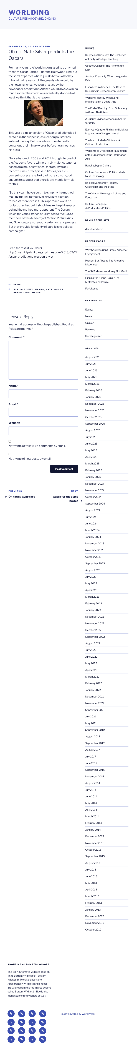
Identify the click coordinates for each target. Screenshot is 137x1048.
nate (49, 289)
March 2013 (92, 896)
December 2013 (94, 836)
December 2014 (94, 776)
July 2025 (90, 436)
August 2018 (92, 736)
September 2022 (95, 636)
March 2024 (92, 530)
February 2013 (93, 902)
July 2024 (90, 516)
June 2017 (91, 763)
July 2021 (90, 716)
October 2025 (93, 417)
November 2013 (94, 843)
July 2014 (90, 789)
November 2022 (94, 623)
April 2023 (91, 590)
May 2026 (91, 376)
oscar (59, 289)
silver (36, 292)
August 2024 (92, 510)
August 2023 (92, 570)
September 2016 (95, 769)
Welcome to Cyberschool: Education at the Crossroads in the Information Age (106, 154)
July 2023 (90, 576)
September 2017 (95, 743)
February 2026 (93, 390)
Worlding (29, 12)
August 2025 (92, 430)
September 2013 (95, 856)
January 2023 (93, 609)
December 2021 (94, 696)
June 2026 (91, 370)
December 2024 (94, 483)
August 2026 (92, 357)
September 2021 (95, 709)
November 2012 (94, 922)
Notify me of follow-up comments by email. (37, 446)
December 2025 (94, 403)
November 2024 (94, 490)
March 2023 (92, 596)
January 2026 (93, 396)
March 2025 (92, 463)
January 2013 (93, 909)
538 (16, 289)
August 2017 (92, 749)
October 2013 (93, 849)
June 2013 (91, 876)
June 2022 (91, 656)
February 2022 (93, 683)
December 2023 (94, 543)
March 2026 (92, 383)
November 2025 (94, 410)
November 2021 (94, 703)
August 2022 (92, 643)
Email (13, 404)
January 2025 (93, 476)
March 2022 (92, 676)
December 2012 (94, 916)
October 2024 (93, 496)
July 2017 (90, 756)
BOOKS (89, 48)
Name (14, 386)
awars (39, 289)
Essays (89, 309)
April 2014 (91, 809)
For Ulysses (91, 288)
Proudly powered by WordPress (77, 1013)
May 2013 (91, 882)
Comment (16, 337)
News (17, 284)
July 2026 (90, 363)
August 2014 (92, 783)
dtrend (44, 46)
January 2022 (93, 689)
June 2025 (91, 443)
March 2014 (92, 816)
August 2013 (92, 862)
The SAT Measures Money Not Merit (106, 271)
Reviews (90, 329)
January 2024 (93, 536)
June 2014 (91, 796)
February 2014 (93, 822)
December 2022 (94, 616)
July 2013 (90, 869)
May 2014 (91, 802)
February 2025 (93, 470)
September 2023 (95, 563)
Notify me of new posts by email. (30, 458)
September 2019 (95, 729)
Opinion (89, 322)
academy (26, 289)
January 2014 (93, 829)
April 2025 (91, 456)
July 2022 (90, 649)
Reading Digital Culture (98, 165)
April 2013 (91, 889)
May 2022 (91, 663)
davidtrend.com (94, 229)
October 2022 (93, 629)
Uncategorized (93, 336)
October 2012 (93, 929)
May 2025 (91, 450)
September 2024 (95, 503)
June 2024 (91, 523)
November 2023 (94, 550)
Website (14, 423)
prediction (22, 292)
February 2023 (93, 603)
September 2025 (95, 423)
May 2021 (91, 723)
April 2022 (91, 669)
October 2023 (93, 556)
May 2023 (91, 583)
